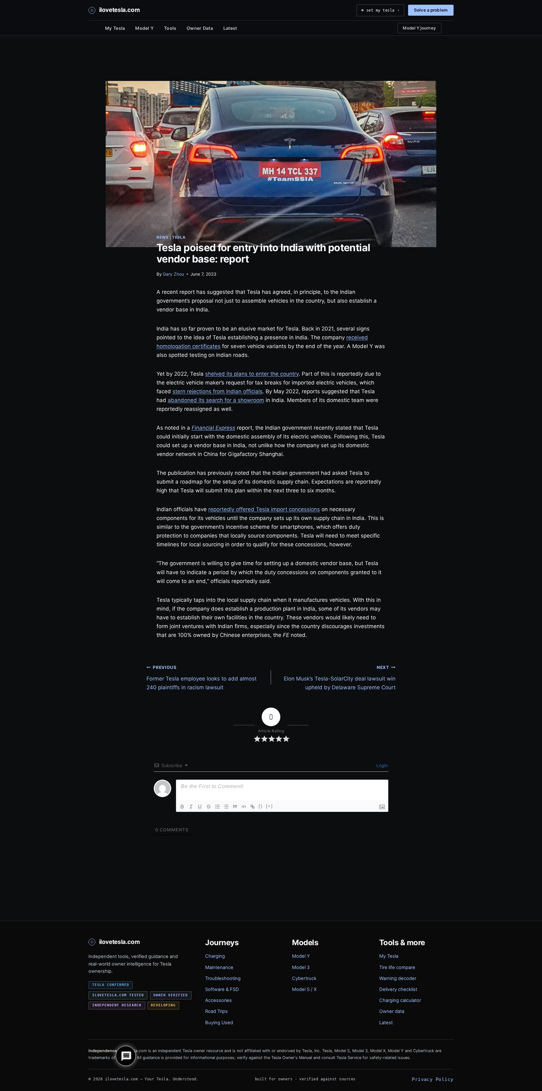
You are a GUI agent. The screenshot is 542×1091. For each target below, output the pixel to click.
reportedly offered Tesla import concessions (264, 509)
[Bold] (182, 806)
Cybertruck (304, 978)
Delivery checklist (398, 989)
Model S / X (304, 989)
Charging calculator (400, 1000)
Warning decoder (397, 978)
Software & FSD (222, 989)
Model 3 (301, 967)
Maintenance (219, 967)
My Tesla (115, 28)
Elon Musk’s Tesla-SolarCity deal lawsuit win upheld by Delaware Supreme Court (340, 678)
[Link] (252, 806)
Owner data (391, 1011)
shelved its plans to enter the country (252, 374)
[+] (269, 806)
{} (260, 806)
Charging (215, 956)
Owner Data (200, 28)
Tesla (178, 237)
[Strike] (208, 806)
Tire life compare (397, 967)
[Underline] (199, 806)
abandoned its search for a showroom (216, 400)
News (162, 237)
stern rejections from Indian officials (218, 391)
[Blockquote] (235, 806)
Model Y (144, 28)
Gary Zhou (173, 274)
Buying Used (219, 1022)
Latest (230, 28)
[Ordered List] (217, 806)
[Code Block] (243, 806)
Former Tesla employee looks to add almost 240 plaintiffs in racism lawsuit (201, 678)
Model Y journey (419, 27)
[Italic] (191, 806)
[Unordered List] (226, 806)
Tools (170, 28)
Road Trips (216, 1011)
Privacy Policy (432, 1079)
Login (381, 765)
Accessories (218, 1000)
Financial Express (213, 428)
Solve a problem (431, 10)
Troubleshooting (223, 978)
